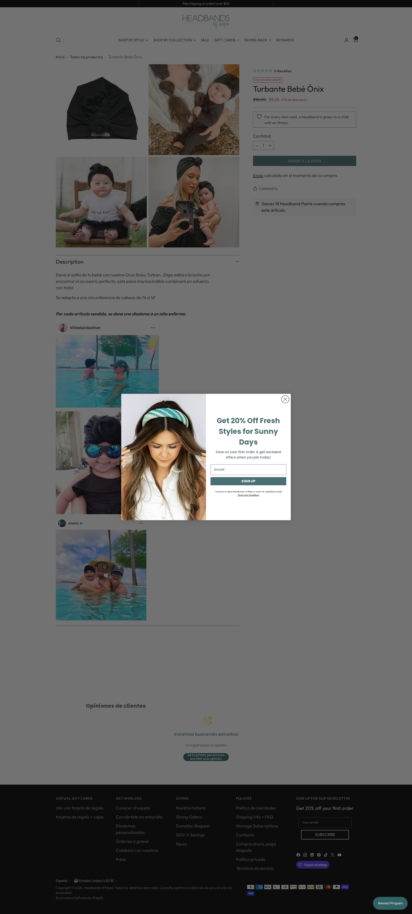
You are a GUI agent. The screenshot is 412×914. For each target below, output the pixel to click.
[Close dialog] (285, 399)
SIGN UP (248, 481)
